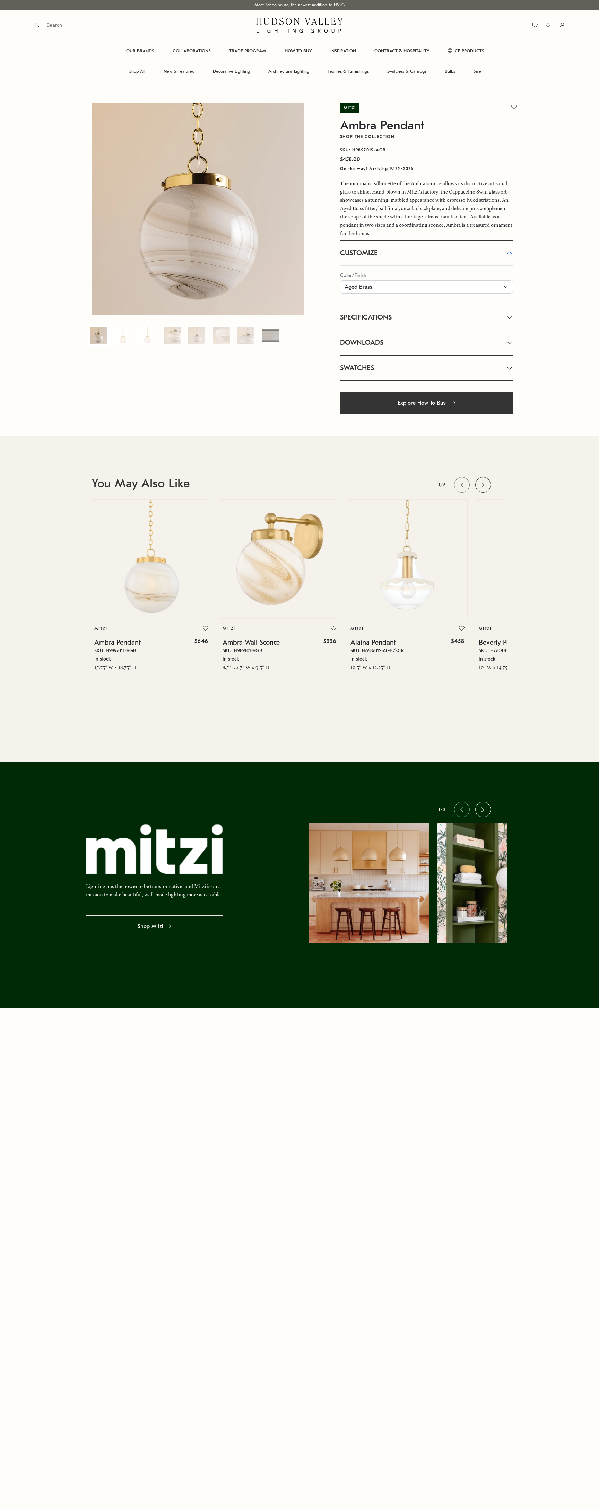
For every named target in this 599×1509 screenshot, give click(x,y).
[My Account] (558, 25)
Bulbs (450, 71)
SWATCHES (357, 368)
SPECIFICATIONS (366, 317)
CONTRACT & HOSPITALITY (401, 51)
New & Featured (179, 71)
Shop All (137, 71)
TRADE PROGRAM (247, 51)
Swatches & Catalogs (406, 71)
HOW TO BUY (298, 51)
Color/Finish (353, 275)
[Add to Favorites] (205, 629)
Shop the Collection (367, 136)
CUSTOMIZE (359, 253)
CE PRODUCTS (468, 51)
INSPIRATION (343, 51)
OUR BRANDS (140, 51)
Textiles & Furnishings (348, 71)
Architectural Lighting (288, 71)
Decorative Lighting (231, 71)
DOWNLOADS (361, 343)
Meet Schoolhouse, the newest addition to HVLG (299, 4)
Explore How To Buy (423, 403)
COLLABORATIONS (192, 51)
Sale (477, 71)
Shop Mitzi (150, 926)
